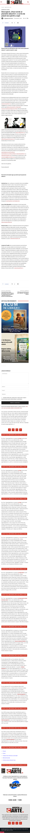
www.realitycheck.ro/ (20, 132)
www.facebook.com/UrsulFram (8, 152)
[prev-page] (2, 365)
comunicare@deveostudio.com (8, 157)
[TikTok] (16, 429)
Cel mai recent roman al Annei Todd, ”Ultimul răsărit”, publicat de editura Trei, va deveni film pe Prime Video (15, 330)
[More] (17, 22)
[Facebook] (9, 429)
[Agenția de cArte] (2, 18)
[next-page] (4, 365)
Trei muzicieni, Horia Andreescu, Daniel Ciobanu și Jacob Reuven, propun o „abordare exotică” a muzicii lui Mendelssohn (7, 294)
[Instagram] (13, 429)
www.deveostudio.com (6, 155)
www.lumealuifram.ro (6, 103)
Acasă (2, 7)
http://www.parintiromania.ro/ (8, 139)
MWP (12, 830)
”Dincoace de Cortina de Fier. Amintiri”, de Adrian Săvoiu (23, 293)
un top (19, 438)
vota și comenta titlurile (20, 641)
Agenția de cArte (9, 18)
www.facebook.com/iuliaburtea (13, 201)
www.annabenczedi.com (6, 222)
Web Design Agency (5, 830)
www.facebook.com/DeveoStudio (8, 153)
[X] (20, 429)
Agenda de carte (8, 7)
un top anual (21, 572)
